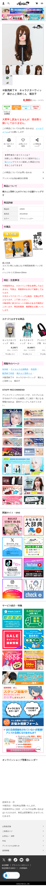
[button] (11, 875)
